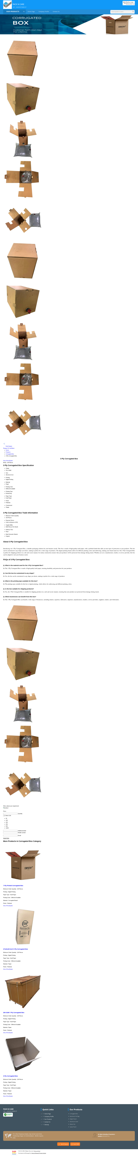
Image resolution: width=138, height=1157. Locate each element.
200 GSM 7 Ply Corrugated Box (13, 1012)
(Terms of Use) (37, 1151)
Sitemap (46, 1124)
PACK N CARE (19, 5)
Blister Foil (72, 1124)
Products (8, 452)
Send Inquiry (8, 446)
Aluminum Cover (74, 1121)
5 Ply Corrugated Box (10, 1076)
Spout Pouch (73, 1127)
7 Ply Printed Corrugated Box (13, 885)
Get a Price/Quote (8, 460)
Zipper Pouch (73, 1119)
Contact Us (56, 11)
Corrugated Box (10, 454)
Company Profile (44, 11)
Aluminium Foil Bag (74, 1116)
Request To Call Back (8, 448)
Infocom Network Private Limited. (38, 1153)
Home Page (31, 11)
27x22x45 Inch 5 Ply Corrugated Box (15, 949)
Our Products (12, 11)
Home (7, 450)
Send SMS (76, 1144)
